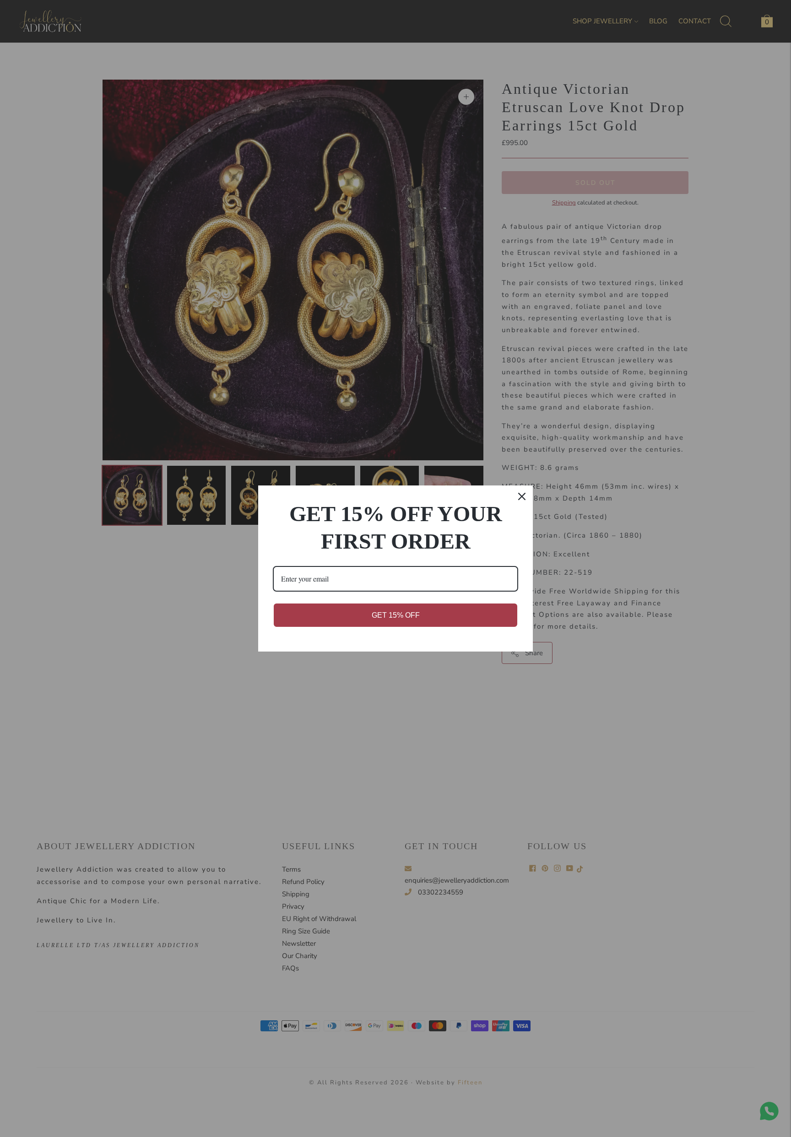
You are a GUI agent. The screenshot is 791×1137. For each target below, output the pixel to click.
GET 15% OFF (396, 615)
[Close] (522, 496)
